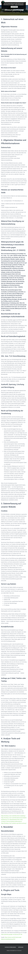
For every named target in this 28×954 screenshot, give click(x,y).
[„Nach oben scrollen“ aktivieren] (25, 951)
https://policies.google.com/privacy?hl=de (11, 934)
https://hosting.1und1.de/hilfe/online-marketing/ (13, 816)
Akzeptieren (14, 7)
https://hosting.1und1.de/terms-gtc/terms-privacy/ (13, 823)
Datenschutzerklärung (10, 947)
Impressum (20, 947)
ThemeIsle (19, 950)
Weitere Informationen (19, 4)
